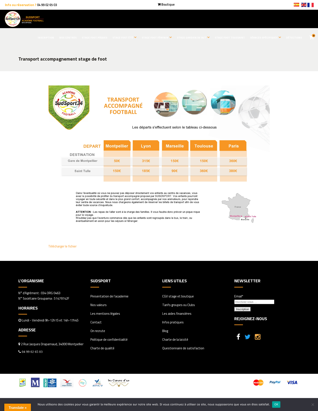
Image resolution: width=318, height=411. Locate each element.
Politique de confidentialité (109, 339)
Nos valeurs (98, 304)
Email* (238, 296)
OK (276, 404)
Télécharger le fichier (62, 246)
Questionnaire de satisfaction (183, 348)
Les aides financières (176, 313)
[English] (303, 5)
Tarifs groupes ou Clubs (178, 304)
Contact (96, 322)
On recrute (97, 330)
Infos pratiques (173, 322)
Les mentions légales (105, 313)
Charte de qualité (102, 348)
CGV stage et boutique (178, 296)
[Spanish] (296, 5)
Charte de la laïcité (175, 339)
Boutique (168, 4)
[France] (310, 6)
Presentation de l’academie (109, 296)
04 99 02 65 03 (47, 4)
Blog (165, 330)
